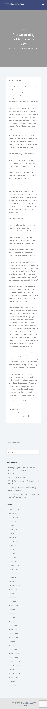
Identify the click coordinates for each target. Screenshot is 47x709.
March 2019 (13, 649)
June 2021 (12, 597)
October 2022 (13, 537)
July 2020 (12, 609)
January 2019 (13, 657)
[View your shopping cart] (39, 5)
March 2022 (13, 561)
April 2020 (12, 621)
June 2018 (12, 685)
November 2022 (14, 533)
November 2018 (14, 665)
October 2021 (13, 581)
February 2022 (14, 565)
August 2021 (13, 589)
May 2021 (12, 601)
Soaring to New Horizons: (17, 477)
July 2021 (12, 593)
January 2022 (13, 569)
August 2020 (13, 605)
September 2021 (15, 585)
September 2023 (15, 517)
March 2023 (13, 521)
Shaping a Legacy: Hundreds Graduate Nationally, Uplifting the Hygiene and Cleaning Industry (24, 470)
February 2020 (14, 629)
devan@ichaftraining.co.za (22, 413)
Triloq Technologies (26, 704)
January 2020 (13, 633)
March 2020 (13, 625)
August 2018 (13, 677)
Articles (23, 30)
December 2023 (14, 509)
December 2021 (14, 573)
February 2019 (14, 653)
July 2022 (12, 549)
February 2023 (14, 525)
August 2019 (13, 637)
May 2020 (12, 617)
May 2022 (12, 553)
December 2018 (14, 661)
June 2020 (12, 613)
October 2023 (13, 513)
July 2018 (12, 681)
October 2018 (13, 669)
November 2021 (14, 577)
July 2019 (12, 641)
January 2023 (13, 529)
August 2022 (13, 545)
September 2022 (15, 541)
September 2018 (15, 673)
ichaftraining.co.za (21, 416)
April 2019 (12, 645)
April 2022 (12, 557)
